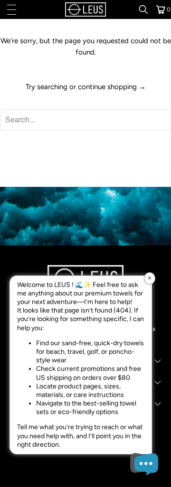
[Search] (146, 9)
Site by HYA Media (85, 472)
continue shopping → (112, 87)
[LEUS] (85, 9)
